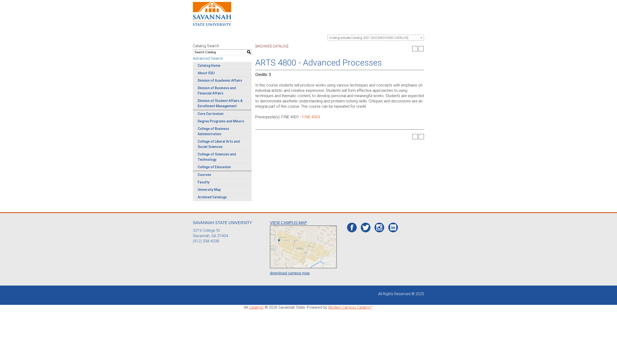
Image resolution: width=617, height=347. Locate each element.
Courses (204, 175)
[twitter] (365, 228)
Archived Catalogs (212, 197)
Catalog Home (209, 65)
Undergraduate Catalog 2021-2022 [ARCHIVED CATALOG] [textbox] (368, 38)
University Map (209, 190)
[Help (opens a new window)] (421, 48)
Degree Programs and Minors (221, 121)
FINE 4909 (311, 117)
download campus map (290, 273)
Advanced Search (208, 58)
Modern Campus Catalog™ (350, 307)
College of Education (214, 167)
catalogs (256, 307)
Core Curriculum (210, 114)
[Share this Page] (408, 48)
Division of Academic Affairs (220, 80)
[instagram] (379, 227)
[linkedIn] (393, 227)
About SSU (206, 73)
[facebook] (352, 228)
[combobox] (376, 37)
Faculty (203, 182)
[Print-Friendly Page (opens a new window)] (414, 48)
